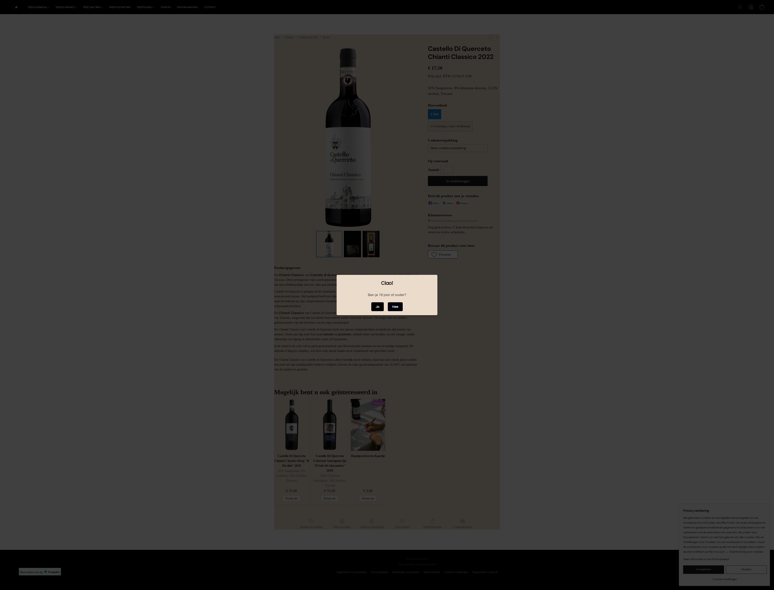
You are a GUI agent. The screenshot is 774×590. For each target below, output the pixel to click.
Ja (377, 306)
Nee (395, 306)
